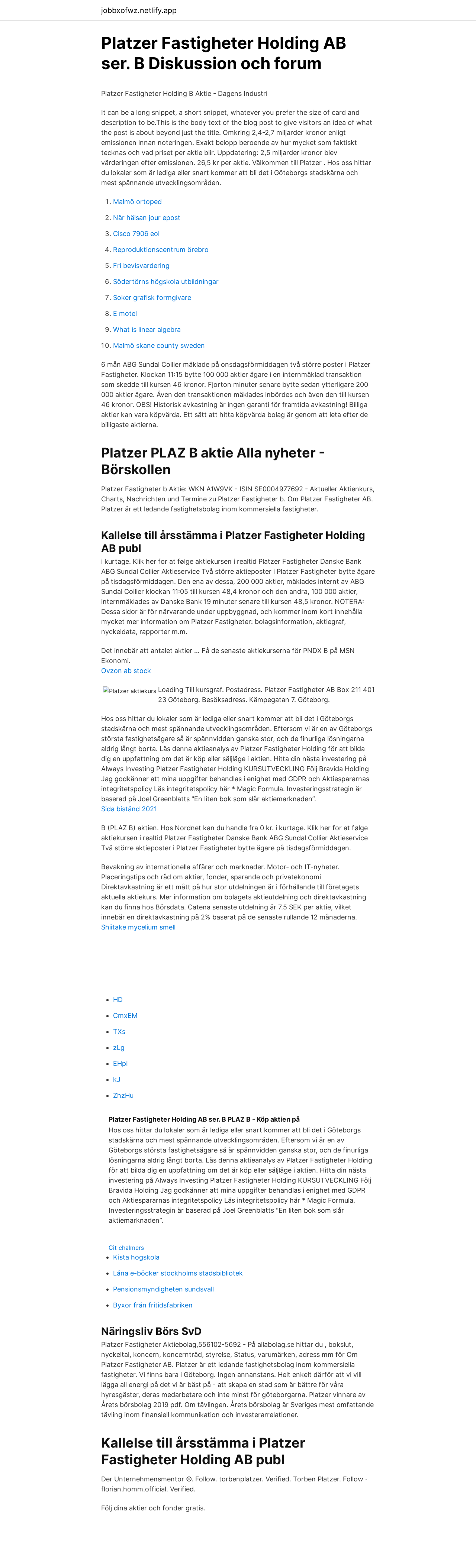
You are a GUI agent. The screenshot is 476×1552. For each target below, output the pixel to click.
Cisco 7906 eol (136, 233)
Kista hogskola (136, 1257)
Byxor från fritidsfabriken (153, 1305)
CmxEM (125, 1015)
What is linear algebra (147, 329)
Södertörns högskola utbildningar (166, 281)
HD (118, 999)
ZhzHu (123, 1095)
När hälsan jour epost (146, 218)
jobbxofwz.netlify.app (139, 10)
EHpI (120, 1063)
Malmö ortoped (137, 202)
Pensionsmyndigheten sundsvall (163, 1289)
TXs (119, 1031)
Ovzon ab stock (126, 671)
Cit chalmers (126, 1247)
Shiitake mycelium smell (138, 927)
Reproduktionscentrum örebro (161, 249)
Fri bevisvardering (141, 265)
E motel (125, 313)
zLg (119, 1047)
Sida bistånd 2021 (129, 809)
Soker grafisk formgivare (152, 297)
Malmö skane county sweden (159, 345)
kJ (116, 1079)
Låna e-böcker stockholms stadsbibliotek (178, 1273)
